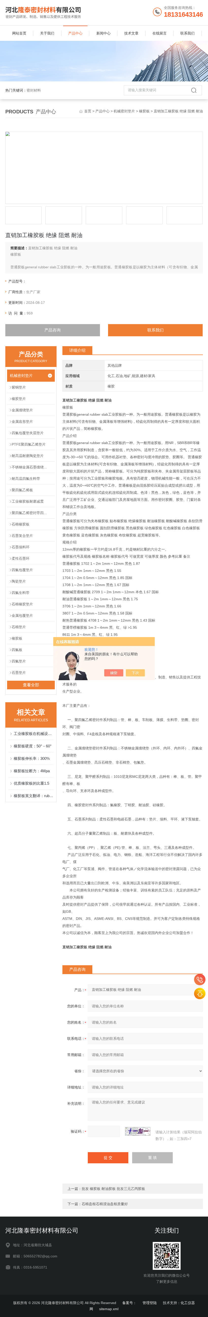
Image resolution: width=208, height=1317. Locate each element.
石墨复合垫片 (22, 536)
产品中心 (75, 33)
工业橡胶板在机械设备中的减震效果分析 (34, 733)
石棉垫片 (19, 627)
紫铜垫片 (19, 387)
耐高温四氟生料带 (26, 479)
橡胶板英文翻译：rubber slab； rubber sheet (34, 796)
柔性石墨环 (20, 558)
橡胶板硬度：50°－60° (32, 746)
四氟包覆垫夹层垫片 (28, 433)
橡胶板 (144, 111)
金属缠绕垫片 (22, 410)
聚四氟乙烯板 (22, 490)
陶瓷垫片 (19, 581)
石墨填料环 (20, 547)
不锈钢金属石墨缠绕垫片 (31, 467)
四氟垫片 (19, 661)
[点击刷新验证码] (137, 1131)
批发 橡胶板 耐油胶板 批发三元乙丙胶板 (113, 1189)
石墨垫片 (19, 673)
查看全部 (31, 685)
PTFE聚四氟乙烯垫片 (29, 444)
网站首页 (19, 33)
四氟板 (17, 650)
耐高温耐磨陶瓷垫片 (28, 456)
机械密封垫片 (124, 111)
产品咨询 (52, 330)
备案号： (129, 1303)
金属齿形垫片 (22, 421)
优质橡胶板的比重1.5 (31, 783)
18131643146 (199, 979)
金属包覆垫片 (22, 615)
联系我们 (187, 33)
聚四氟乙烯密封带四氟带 (31, 513)
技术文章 (131, 33)
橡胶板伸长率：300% (32, 758)
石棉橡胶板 (20, 524)
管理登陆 (150, 1303)
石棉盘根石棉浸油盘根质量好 (105, 1204)
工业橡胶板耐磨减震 (28, 501)
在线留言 (159, 33)
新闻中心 (103, 33)
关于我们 (47, 33)
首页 (87, 111)
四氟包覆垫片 (22, 570)
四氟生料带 (20, 593)
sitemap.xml (108, 1309)
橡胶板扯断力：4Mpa (32, 771)
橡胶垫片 (19, 399)
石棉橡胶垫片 (22, 604)
